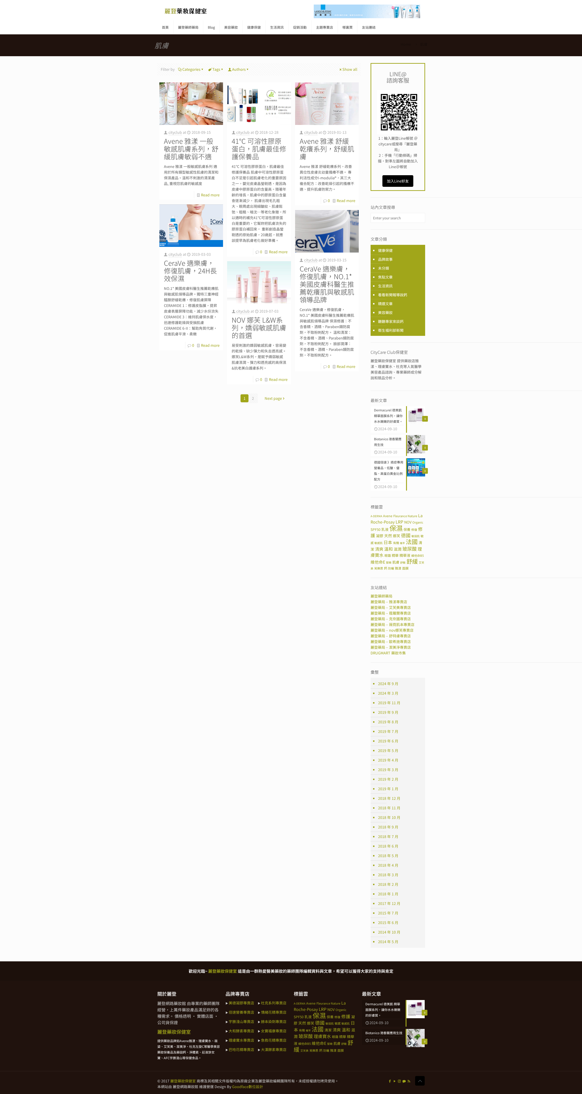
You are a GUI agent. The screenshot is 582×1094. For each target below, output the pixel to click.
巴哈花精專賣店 (241, 1049)
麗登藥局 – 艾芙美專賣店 (391, 607)
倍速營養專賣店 (241, 1012)
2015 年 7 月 (388, 913)
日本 (388, 542)
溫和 (388, 549)
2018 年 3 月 (388, 874)
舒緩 (412, 561)
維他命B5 (417, 555)
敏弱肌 (415, 536)
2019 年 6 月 (388, 741)
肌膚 (395, 562)
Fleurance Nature (405, 516)
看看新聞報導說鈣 (392, 294)
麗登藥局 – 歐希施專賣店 (391, 641)
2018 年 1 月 (388, 893)
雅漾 (398, 568)
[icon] (404, 1081)
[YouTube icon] (394, 1081)
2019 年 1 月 (388, 788)
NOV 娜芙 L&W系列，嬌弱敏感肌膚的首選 (259, 327)
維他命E (378, 562)
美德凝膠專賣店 (241, 1002)
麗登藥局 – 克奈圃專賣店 (391, 618)
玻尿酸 (409, 548)
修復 (414, 529)
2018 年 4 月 (388, 865)
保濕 (396, 528)
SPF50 (375, 529)
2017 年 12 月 (389, 903)
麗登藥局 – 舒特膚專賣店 (391, 635)
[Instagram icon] (399, 1081)
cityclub (175, 132)
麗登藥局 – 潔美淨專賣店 (391, 647)
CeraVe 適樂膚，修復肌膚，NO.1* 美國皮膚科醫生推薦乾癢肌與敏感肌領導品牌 (327, 283)
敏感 (338, 1023)
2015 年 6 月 (388, 922)
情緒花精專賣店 (273, 1012)
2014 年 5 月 (388, 941)
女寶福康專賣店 (273, 1030)
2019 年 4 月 (388, 760)
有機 (396, 543)
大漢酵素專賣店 (273, 1049)
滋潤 (397, 549)
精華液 (404, 555)
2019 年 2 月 (388, 779)
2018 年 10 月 (389, 817)
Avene (387, 516)
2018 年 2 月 (388, 884)
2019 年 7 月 (388, 731)
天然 (388, 535)
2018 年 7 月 (388, 836)
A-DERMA (376, 516)
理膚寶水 (322, 1036)
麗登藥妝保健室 (183, 1081)
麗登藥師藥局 (381, 596)
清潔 (328, 1030)
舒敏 (403, 562)
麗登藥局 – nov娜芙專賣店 (392, 630)
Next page (273, 398)
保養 (407, 529)
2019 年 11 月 (389, 702)
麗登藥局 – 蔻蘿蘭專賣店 (391, 613)
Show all (349, 69)
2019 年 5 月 (388, 750)
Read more (210, 195)
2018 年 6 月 (388, 846)
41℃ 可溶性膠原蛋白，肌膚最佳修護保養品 (259, 148)
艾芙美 (304, 1050)
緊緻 (388, 562)
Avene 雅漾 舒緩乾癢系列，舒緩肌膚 (327, 148)
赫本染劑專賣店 (273, 1021)
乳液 (385, 529)
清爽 (379, 549)
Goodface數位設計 (247, 1086)
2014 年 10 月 (389, 932)
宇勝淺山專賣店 (241, 1021)
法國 (412, 541)
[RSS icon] (409, 1081)
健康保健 (385, 250)
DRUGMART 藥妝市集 (388, 653)
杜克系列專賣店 (273, 1002)
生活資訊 (385, 286)
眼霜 (387, 555)
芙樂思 (378, 568)
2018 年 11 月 (389, 807)
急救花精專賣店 (273, 1040)
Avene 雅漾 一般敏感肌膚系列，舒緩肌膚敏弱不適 (191, 148)
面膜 (405, 568)
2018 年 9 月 (388, 827)
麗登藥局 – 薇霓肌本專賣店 (392, 624)
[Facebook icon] (389, 1081)
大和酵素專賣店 (241, 1030)
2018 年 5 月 (388, 855)
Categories (191, 69)
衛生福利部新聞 (391, 330)
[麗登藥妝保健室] (185, 10)
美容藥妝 (385, 312)
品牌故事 (385, 259)
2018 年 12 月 (389, 798)
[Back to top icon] (420, 1081)
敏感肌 (378, 543)
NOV (407, 522)
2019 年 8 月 (388, 721)
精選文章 (385, 303)
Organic (417, 522)
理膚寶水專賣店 (241, 1040)
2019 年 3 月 (388, 769)
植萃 (402, 543)
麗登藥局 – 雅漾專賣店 (389, 601)
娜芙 (396, 535)
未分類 (383, 268)
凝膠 (379, 535)
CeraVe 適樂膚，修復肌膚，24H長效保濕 (190, 270)
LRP (399, 522)
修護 (345, 1016)
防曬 (391, 568)
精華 (395, 555)
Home (406, 44)
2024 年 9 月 (388, 683)
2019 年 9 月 (388, 712)
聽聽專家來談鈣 (391, 321)
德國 (406, 535)
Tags (216, 69)
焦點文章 (385, 277)
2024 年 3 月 (388, 693)
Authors (239, 69)
